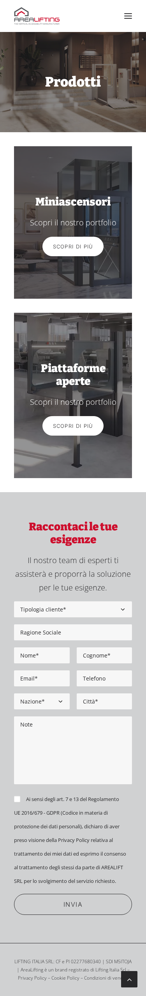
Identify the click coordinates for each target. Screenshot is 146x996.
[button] (128, 16)
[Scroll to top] (129, 978)
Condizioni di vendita (106, 978)
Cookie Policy (65, 978)
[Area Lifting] (37, 16)
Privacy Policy (74, 840)
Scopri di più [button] (73, 246)
